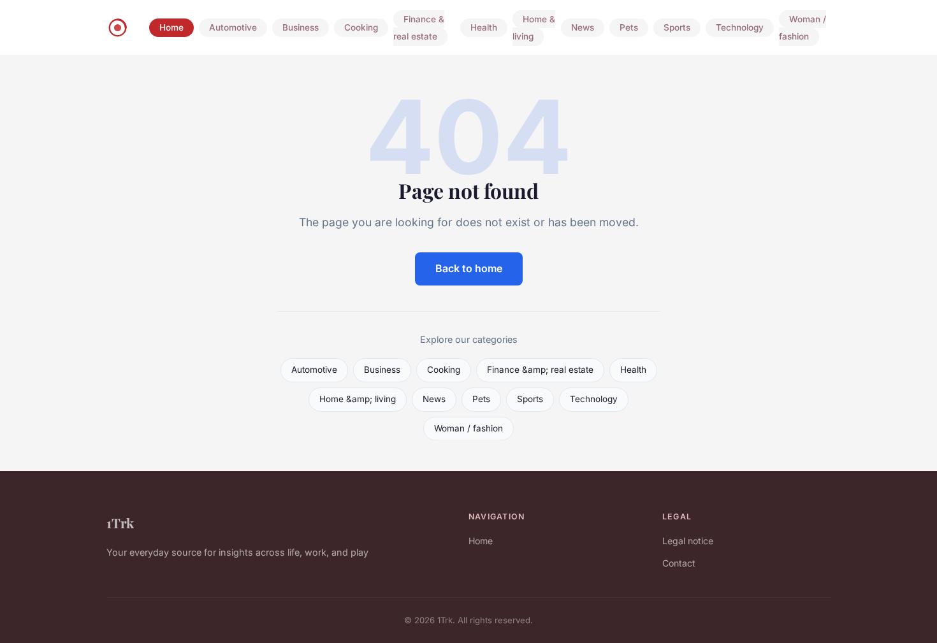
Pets (629, 28)
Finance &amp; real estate (540, 370)
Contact (678, 563)
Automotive (233, 28)
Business (300, 28)
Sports (677, 28)
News (582, 28)
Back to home (468, 268)
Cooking (361, 28)
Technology (740, 28)
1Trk (120, 522)
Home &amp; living (357, 399)
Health (483, 28)
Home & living (533, 27)
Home (171, 28)
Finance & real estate (418, 27)
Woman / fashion (802, 27)
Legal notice (687, 540)
